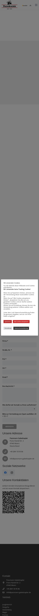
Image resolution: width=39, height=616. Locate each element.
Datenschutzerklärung (21, 328)
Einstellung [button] (8, 328)
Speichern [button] (8, 321)
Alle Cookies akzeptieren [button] (21, 321)
